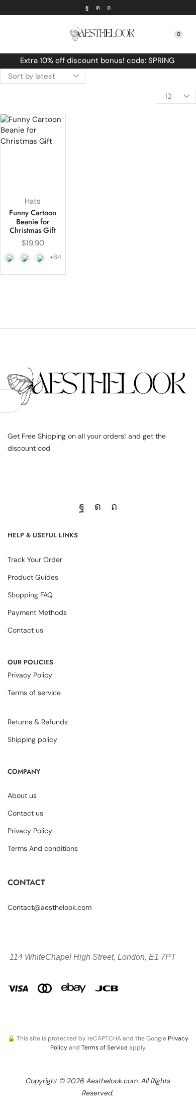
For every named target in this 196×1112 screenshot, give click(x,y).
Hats (33, 201)
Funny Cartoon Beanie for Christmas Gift (32, 221)
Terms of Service (104, 1047)
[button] (12, 34)
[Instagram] (98, 8)
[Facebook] (87, 8)
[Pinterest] (109, 8)
